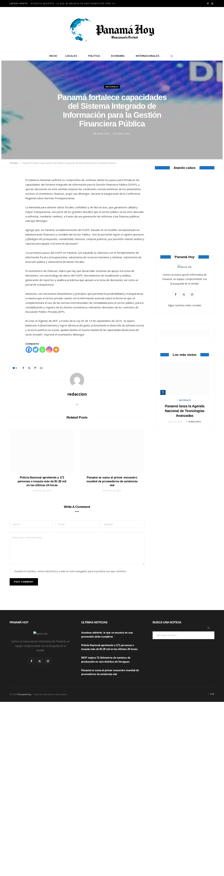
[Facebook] (14, 187)
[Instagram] (49, 350)
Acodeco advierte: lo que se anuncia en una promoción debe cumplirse (75, 3)
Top (211, 694)
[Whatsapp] (42, 350)
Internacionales (148, 56)
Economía (118, 56)
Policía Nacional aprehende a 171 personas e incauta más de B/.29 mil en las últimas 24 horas (42, 481)
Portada (14, 163)
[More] (56, 350)
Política (94, 56)
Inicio (53, 56)
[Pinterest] (14, 205)
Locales (71, 56)
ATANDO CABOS (184, 227)
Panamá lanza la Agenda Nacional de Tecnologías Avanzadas (184, 411)
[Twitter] (14, 196)
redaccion (103, 133)
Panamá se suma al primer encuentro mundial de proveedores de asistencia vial (112, 481)
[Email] (14, 214)
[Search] (171, 56)
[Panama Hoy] (112, 29)
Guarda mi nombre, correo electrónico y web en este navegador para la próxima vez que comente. (70, 571)
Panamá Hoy (24, 694)
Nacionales (112, 86)
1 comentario (193, 421)
